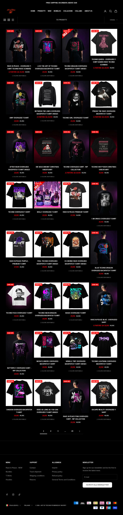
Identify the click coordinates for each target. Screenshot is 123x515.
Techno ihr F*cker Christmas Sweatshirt (103, 168)
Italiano (27, 505)
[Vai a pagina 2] (79, 431)
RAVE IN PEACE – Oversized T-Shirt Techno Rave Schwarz (19, 67)
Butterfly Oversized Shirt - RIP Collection (19, 369)
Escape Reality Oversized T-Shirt (104, 411)
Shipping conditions (37, 476)
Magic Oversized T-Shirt (75, 313)
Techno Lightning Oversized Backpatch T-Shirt (104, 362)
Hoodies (9, 480)
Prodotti (41, 11)
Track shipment (35, 472)
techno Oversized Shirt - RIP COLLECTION (75, 168)
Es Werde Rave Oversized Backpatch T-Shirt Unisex (76, 262)
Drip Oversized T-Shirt (19, 118)
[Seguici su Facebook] (7, 494)
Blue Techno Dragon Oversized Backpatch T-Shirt (104, 269)
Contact (33, 468)
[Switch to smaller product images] (9, 20)
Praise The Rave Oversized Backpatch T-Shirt (103, 112)
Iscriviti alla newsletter (97, 485)
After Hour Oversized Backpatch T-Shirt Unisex (19, 168)
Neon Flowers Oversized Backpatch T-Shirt (47, 362)
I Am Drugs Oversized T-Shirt (104, 219)
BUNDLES (57, 11)
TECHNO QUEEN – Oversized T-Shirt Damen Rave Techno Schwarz (104, 62)
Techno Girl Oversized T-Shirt (76, 118)
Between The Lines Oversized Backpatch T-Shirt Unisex (47, 112)
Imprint (54, 468)
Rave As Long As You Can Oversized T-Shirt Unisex (47, 411)
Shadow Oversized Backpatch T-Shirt (19, 411)
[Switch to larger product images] (5, 20)
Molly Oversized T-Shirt (47, 212)
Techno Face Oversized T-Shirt (19, 313)
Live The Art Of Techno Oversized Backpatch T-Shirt (47, 67)
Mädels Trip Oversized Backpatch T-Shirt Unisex (75, 362)
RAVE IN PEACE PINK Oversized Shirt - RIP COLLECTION (75, 418)
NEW (49, 11)
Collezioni (67, 11)
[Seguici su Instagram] (13, 494)
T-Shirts (9, 476)
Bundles (9, 472)
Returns (33, 480)
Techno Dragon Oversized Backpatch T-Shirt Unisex (75, 67)
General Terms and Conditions (63, 480)
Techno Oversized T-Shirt (19, 212)
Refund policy (57, 476)
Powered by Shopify (59, 505)
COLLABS (78, 11)
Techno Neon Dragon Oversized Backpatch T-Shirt (47, 314)
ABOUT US (88, 11)
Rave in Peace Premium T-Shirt (75, 212)
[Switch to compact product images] (13, 20)
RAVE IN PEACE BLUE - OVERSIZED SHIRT (104, 321)
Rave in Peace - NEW (14, 468)
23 (72, 431)
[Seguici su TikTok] (19, 494)
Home (33, 11)
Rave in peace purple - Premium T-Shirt (19, 262)
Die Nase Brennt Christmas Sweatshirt (47, 168)
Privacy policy (57, 472)
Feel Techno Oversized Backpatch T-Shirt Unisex (47, 262)
